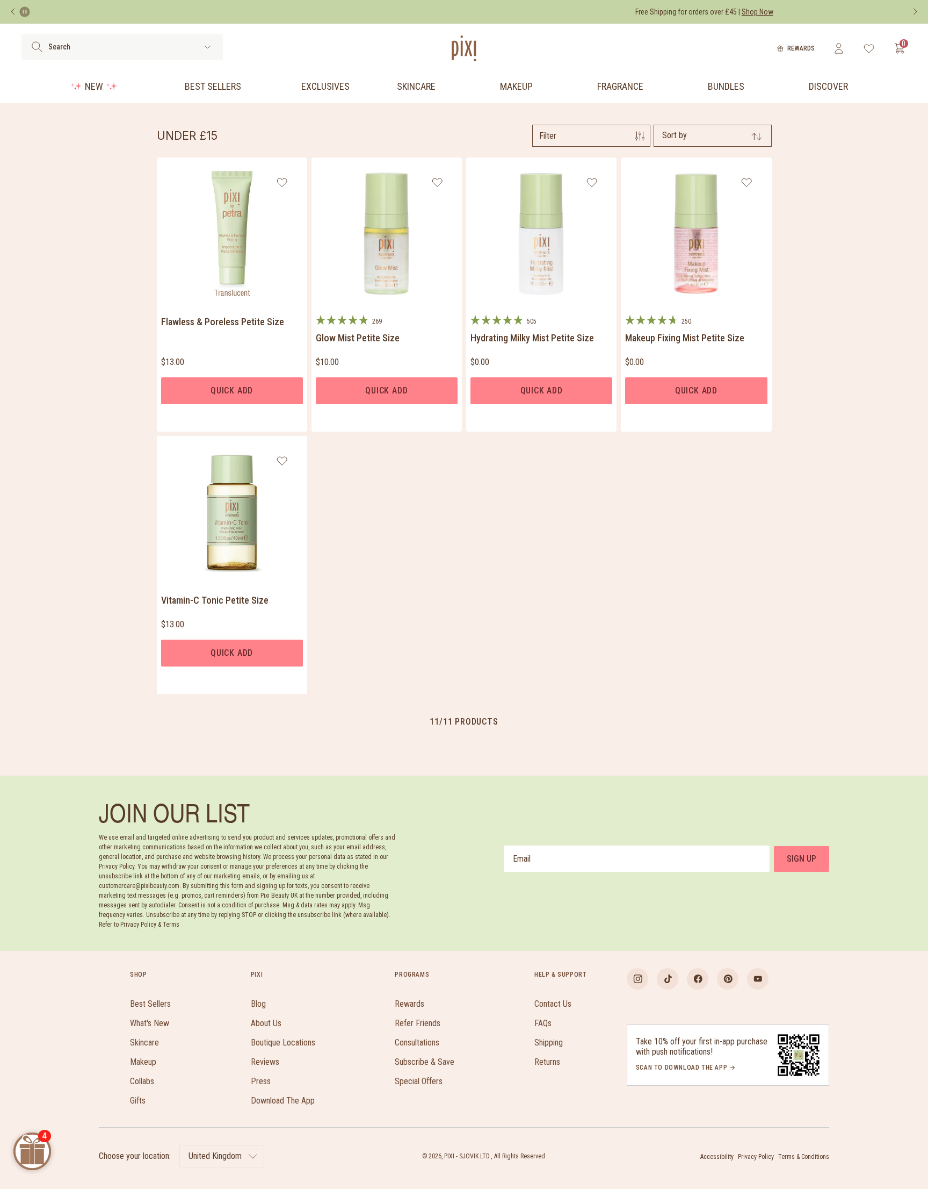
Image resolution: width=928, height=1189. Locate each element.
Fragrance (620, 86)
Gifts (138, 1100)
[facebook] (697, 979)
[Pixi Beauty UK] (464, 48)
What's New (149, 1023)
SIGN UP (801, 859)
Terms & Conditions (803, 1157)
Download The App (283, 1100)
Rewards (801, 48)
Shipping (548, 1042)
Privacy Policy (756, 1157)
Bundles (726, 86)
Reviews (265, 1062)
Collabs (142, 1081)
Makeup (516, 86)
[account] (838, 48)
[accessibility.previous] (12, 11)
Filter (547, 136)
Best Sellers (213, 86)
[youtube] (758, 979)
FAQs (543, 1023)
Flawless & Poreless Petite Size (222, 321)
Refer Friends (417, 1023)
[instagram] (637, 979)
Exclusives (325, 86)
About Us (266, 1023)
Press (261, 1081)
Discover (828, 86)
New (94, 86)
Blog (258, 1004)
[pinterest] (727, 979)
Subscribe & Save (424, 1062)
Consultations (417, 1042)
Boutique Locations (283, 1042)
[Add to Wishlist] (282, 182)
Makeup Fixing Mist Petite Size (684, 337)
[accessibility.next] (915, 11)
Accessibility (717, 1157)
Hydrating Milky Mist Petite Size (532, 337)
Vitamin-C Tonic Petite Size (215, 600)
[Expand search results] (207, 47)
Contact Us (552, 1004)
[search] (37, 46)
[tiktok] (667, 979)
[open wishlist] (869, 48)
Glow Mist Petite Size (358, 337)
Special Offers (419, 1081)
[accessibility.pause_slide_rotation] (24, 11)
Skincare (416, 86)
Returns (547, 1062)
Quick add (232, 390)
